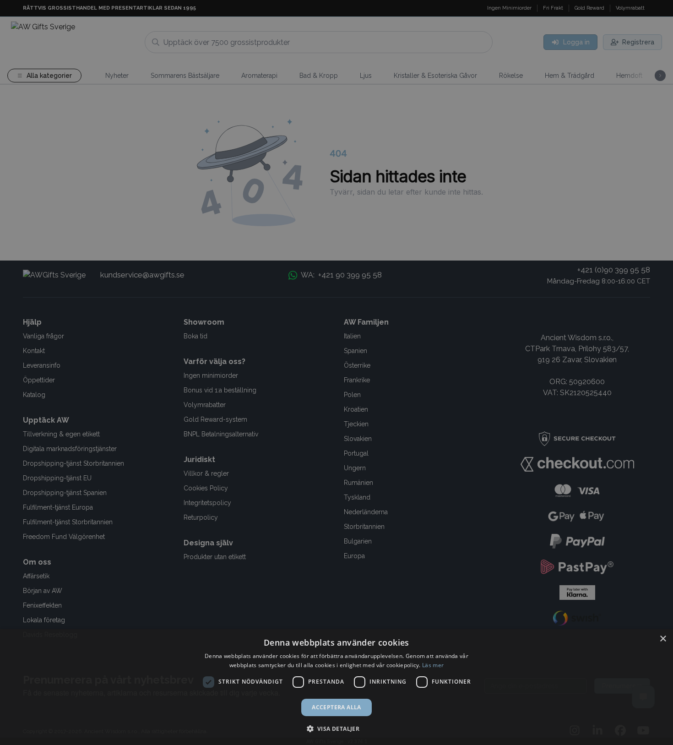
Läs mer (433, 665)
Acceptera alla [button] (336, 707)
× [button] (662, 639)
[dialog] (336, 687)
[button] (337, 728)
